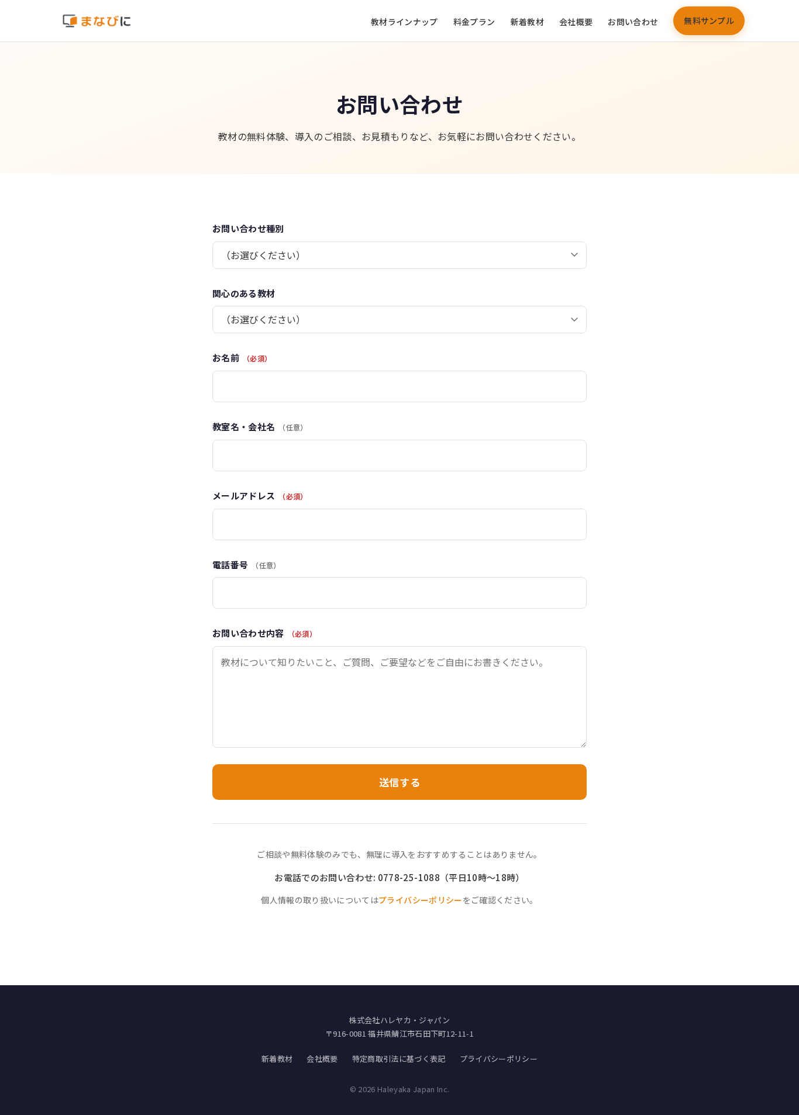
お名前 (241, 357)
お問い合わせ (633, 21)
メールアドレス (260, 495)
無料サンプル (709, 20)
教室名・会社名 (260, 426)
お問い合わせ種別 (248, 228)
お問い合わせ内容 (264, 633)
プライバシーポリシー (420, 900)
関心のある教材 (243, 293)
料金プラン (474, 21)
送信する (400, 782)
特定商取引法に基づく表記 (399, 1058)
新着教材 (527, 21)
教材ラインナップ (404, 21)
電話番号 (246, 564)
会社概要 (576, 21)
